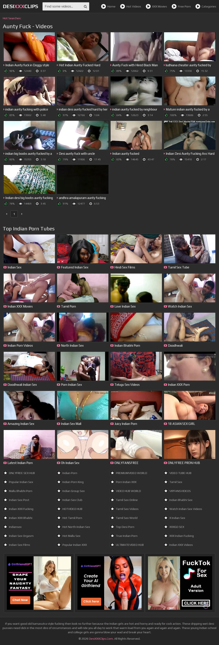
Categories (209, 6)
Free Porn (184, 6)
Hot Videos (133, 6)
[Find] (85, 6)
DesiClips (20, 6)
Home (111, 6)
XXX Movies (159, 6)
